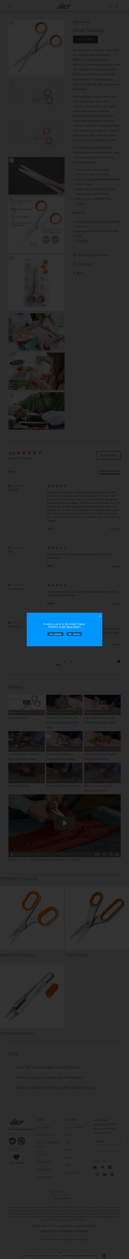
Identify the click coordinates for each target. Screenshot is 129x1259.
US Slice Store (70, 626)
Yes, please (55, 634)
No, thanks (74, 634)
